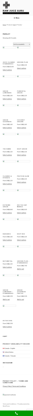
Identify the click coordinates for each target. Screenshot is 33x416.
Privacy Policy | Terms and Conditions (14, 386)
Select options (7, 70)
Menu (17, 18)
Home (4, 25)
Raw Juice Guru (13, 10)
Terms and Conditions (9, 404)
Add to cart (20, 269)
